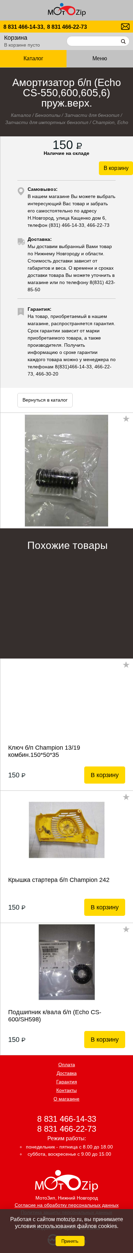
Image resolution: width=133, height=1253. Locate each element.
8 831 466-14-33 (66, 1118)
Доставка (67, 1073)
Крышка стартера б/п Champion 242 (58, 879)
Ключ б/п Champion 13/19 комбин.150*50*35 (44, 751)
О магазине (66, 1099)
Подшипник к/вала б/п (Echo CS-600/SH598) (54, 1016)
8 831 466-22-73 (67, 27)
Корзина (15, 37)
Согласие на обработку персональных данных (67, 1205)
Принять (69, 1241)
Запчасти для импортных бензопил (46, 122)
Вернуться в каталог (45, 400)
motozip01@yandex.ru (125, 26)
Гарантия (66, 1081)
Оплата (66, 1064)
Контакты (66, 1090)
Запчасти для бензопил (91, 115)
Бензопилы (47, 115)
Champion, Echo (110, 122)
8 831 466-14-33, (24, 27)
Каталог (21, 115)
